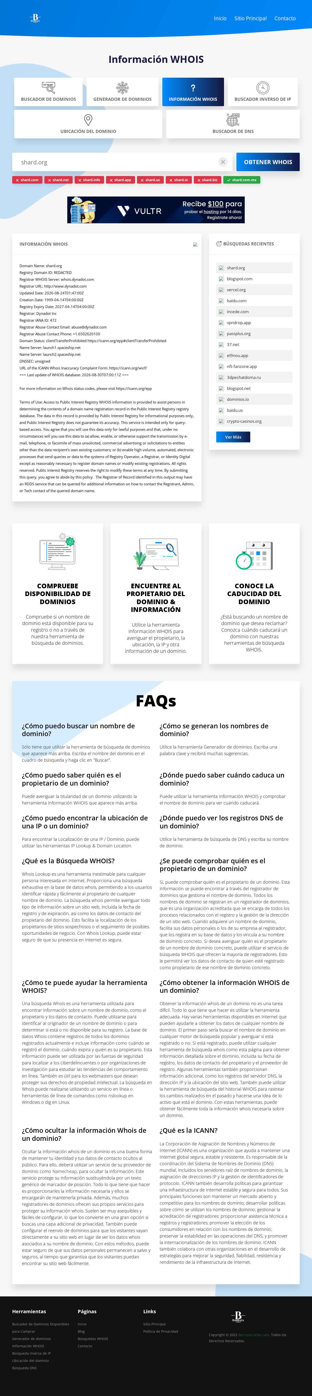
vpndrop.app (238, 322)
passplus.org (238, 333)
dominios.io (237, 399)
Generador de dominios (31, 1338)
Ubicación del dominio (30, 1360)
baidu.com (236, 300)
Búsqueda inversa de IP (31, 1353)
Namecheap (64, 1171)
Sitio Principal (250, 18)
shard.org (235, 268)
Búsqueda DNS (24, 1368)
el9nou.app (237, 355)
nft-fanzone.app (241, 366)
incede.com (237, 311)
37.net (232, 344)
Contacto (285, 18)
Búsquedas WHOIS (93, 1338)
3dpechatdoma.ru (243, 377)
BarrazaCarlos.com (253, 1334)
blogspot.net (238, 388)
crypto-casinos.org (244, 421)
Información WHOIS (28, 1346)
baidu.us (234, 410)
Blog (81, 1331)
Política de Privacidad (160, 1331)
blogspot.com (239, 278)
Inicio (220, 18)
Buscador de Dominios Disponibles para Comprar (40, 1328)
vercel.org (236, 289)
